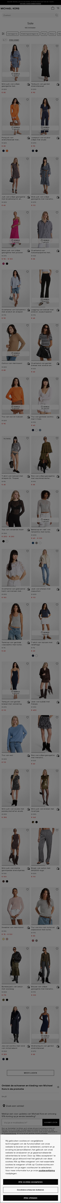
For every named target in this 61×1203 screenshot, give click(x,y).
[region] (30, 1168)
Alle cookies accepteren (30, 1182)
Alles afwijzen (30, 1198)
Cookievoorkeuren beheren (30, 1190)
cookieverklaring (47, 1170)
